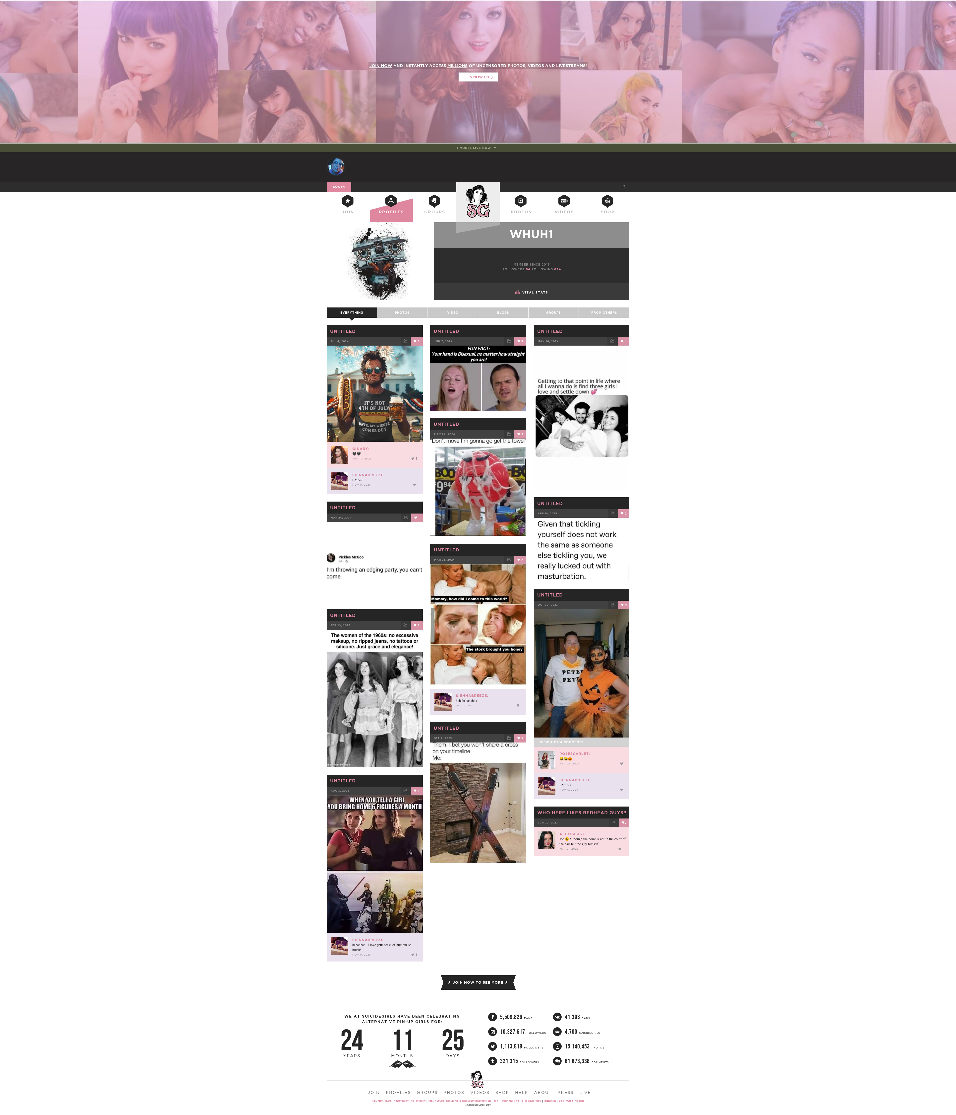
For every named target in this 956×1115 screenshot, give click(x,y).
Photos (521, 212)
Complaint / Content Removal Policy (521, 1101)
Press (566, 1092)
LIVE (585, 1092)
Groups (434, 212)
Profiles (391, 212)
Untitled (343, 331)
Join (348, 212)
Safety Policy (418, 1101)
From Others (604, 312)
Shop (608, 212)
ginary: (360, 449)
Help (521, 1092)
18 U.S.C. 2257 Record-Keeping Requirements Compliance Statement (464, 1101)
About (543, 1092)
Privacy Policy (401, 1101)
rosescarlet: (574, 754)
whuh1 (531, 234)
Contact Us (550, 1101)
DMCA (388, 1101)
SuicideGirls (478, 186)
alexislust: (572, 834)
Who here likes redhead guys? (581, 812)
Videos (564, 212)
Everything (351, 312)
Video (452, 312)
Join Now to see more (478, 982)
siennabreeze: (368, 475)
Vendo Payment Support (571, 1101)
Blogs (503, 312)
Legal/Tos (377, 1101)
